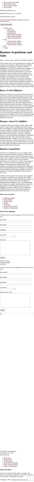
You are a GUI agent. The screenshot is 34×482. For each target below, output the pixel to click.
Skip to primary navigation (11, 2)
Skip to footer (7, 7)
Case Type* (3, 287)
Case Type (3, 235)
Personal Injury (8, 201)
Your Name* (3, 272)
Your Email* (3, 277)
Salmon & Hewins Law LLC (20, 479)
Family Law (7, 458)
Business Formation (9, 198)
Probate (6, 203)
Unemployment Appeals (10, 206)
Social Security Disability (11, 463)
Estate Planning (8, 199)
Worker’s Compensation (10, 208)
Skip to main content (9, 4)
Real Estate (7, 204)
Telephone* (3, 282)
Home (2, 60)
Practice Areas (9, 60)
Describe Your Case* (6, 292)
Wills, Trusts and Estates (10, 464)
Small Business (8, 461)
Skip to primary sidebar (10, 5)
